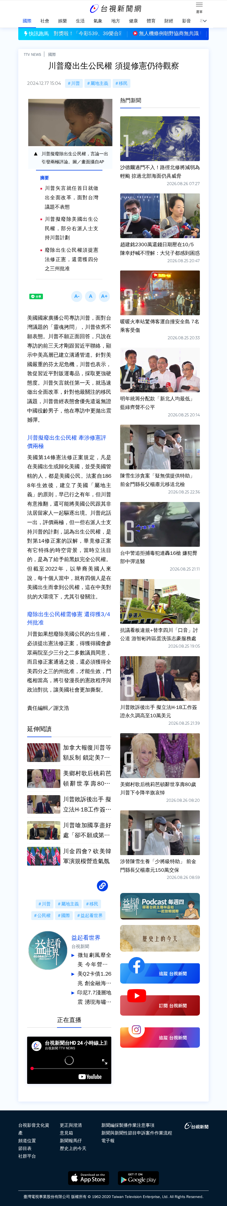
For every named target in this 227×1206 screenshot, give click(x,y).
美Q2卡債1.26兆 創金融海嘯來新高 (94, 979)
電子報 (108, 1141)
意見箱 (66, 1133)
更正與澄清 (71, 1125)
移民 (123, 83)
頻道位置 (27, 1141)
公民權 (44, 915)
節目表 (25, 1148)
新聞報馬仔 (71, 1141)
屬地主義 (99, 83)
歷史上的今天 (73, 1148)
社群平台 (27, 1156)
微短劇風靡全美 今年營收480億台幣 (94, 960)
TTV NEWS (32, 54)
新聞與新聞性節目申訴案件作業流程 (136, 1133)
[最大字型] (104, 296)
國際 (52, 54)
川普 (75, 83)
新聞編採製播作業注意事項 (127, 1125)
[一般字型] (90, 296)
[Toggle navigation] (199, 5)
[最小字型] (76, 296)
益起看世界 (92, 915)
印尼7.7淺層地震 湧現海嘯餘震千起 (94, 998)
